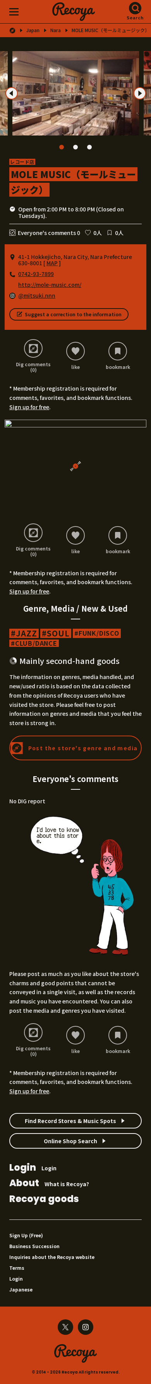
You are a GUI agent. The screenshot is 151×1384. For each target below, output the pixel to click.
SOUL (58, 633)
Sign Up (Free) (26, 1235)
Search (135, 17)
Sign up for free (29, 407)
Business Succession (34, 1246)
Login (33, 1168)
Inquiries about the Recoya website (51, 1257)
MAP (52, 263)
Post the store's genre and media (83, 748)
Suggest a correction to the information (73, 314)
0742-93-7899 (36, 274)
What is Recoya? (49, 1183)
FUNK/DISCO (99, 633)
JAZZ (26, 633)
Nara (55, 30)
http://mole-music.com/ (49, 284)
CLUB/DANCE (36, 643)
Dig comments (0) (33, 367)
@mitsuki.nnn (36, 295)
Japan (32, 30)
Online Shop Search (70, 1141)
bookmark (118, 367)
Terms (16, 1267)
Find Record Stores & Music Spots (70, 1121)
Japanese (21, 1289)
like (75, 367)
